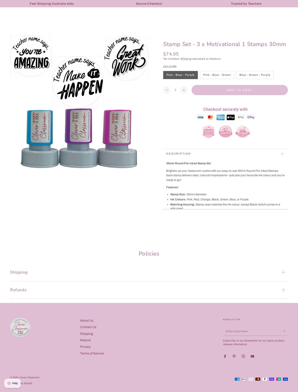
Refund (85, 340)
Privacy (85, 346)
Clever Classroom (29, 377)
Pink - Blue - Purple (180, 76)
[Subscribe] (285, 331)
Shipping (186, 58)
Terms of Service (92, 353)
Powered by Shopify (21, 383)
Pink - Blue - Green (217, 76)
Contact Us (88, 327)
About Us (86, 320)
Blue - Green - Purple (254, 76)
